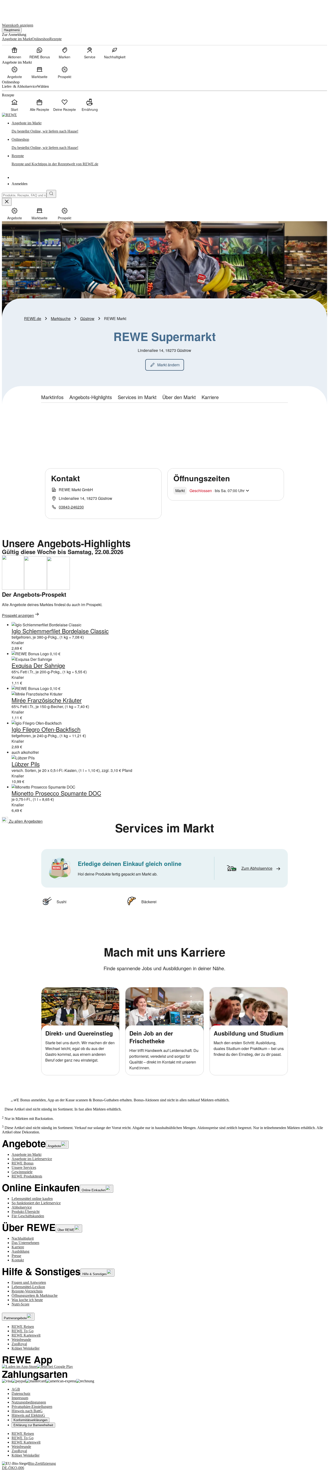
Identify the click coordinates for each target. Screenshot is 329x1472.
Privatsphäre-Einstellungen (32, 1407)
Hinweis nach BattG (27, 1411)
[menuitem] (14, 52)
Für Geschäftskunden (28, 1216)
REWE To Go (22, 1331)
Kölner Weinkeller (25, 1348)
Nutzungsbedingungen (29, 1402)
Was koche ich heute (27, 1300)
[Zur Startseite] (18, 9)
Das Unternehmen (25, 1243)
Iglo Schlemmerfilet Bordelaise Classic (60, 631)
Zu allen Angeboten (25, 821)
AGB (16, 1389)
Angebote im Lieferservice (32, 1159)
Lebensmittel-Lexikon (28, 1287)
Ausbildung (20, 1251)
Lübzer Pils (26, 764)
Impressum (20, 1398)
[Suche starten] (51, 194)
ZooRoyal (19, 1344)
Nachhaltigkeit (23, 1238)
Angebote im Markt (26, 1154)
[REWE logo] (9, 115)
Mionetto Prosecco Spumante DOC (56, 793)
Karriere (18, 1247)
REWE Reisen (23, 1327)
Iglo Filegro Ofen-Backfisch (46, 729)
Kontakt (18, 1260)
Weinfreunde (21, 1340)
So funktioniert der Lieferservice (36, 1203)
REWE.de (32, 318)
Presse (16, 1256)
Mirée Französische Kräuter (47, 700)
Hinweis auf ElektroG (28, 1415)
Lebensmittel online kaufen (32, 1199)
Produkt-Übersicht (25, 1212)
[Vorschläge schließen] (7, 202)
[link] (169, 127)
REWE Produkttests (27, 1176)
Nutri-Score (20, 1304)
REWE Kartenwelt (26, 1335)
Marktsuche (61, 318)
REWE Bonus (22, 1163)
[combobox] (24, 195)
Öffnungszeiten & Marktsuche (35, 1295)
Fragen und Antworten (29, 1282)
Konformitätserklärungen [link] (30, 1420)
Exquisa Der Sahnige (38, 665)
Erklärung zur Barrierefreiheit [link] (33, 1425)
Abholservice (22, 1207)
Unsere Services (24, 1167)
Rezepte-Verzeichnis (27, 1291)
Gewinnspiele (22, 1172)
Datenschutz (21, 1394)
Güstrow (87, 318)
